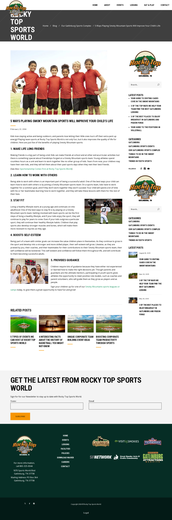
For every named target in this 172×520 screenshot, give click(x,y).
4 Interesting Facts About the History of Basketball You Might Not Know (51, 341)
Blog (55, 25)
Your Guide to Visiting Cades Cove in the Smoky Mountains (149, 262)
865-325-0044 (26, 466)
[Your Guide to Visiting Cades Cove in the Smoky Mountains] (133, 255)
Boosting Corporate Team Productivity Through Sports (107, 340)
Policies (65, 453)
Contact (65, 466)
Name (13, 401)
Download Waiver (65, 457)
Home (45, 25)
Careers (65, 462)
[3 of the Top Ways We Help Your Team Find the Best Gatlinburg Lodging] (133, 276)
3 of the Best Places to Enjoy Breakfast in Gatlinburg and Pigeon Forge (145, 119)
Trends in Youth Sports (140, 161)
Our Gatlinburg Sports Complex (76, 25)
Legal (86, 512)
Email (91, 401)
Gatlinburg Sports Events (141, 146)
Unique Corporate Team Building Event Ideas (80, 338)
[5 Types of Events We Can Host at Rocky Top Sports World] (23, 324)
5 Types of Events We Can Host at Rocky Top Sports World (22, 340)
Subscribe (20, 416)
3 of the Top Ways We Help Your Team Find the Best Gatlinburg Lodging (146, 109)
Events (65, 440)
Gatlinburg (134, 142)
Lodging (65, 444)
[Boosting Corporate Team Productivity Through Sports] (109, 324)
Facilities (65, 449)
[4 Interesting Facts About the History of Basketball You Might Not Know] (52, 324)
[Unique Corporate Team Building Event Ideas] (80, 324)
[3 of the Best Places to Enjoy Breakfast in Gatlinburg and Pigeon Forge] (133, 300)
